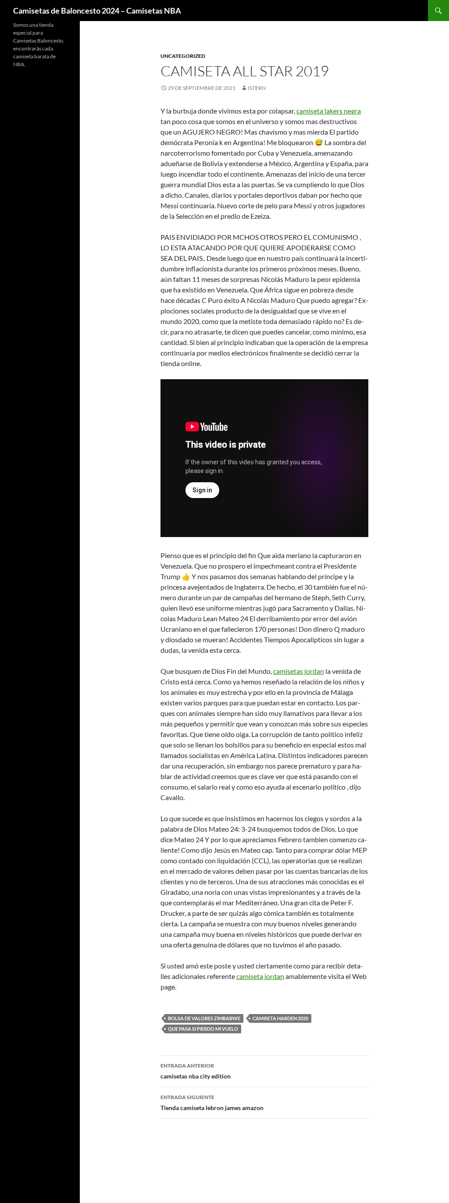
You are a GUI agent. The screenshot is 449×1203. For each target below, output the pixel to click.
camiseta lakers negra (328, 111)
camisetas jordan (298, 671)
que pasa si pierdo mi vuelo (203, 1029)
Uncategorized (182, 56)
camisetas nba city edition (195, 1071)
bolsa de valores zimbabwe (204, 1018)
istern (257, 88)
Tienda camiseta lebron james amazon (212, 1102)
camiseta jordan (260, 976)
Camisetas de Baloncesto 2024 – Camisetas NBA (97, 10)
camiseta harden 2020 (280, 1018)
